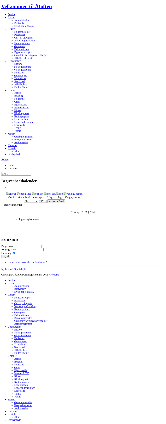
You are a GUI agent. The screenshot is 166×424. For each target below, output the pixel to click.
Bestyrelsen (20, 23)
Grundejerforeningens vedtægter (30, 55)
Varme (17, 130)
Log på (6, 256)
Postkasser (19, 34)
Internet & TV (21, 107)
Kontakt (12, 148)
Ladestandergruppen (24, 122)
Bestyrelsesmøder (23, 139)
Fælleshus (19, 72)
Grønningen (20, 75)
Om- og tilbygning (23, 37)
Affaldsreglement (23, 58)
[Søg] (59, 193)
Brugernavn (7, 246)
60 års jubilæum (22, 69)
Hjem (10, 165)
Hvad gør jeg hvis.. (24, 26)
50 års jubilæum (22, 66)
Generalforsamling (23, 136)
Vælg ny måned (56, 201)
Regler (11, 29)
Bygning (18, 95)
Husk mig (6, 253)
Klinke (17, 110)
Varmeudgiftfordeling (25, 40)
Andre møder (21, 142)
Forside (11, 14)
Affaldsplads (20, 84)
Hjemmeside (20, 104)
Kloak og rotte (21, 113)
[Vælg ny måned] (73, 193)
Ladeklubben (21, 119)
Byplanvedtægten (23, 52)
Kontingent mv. (22, 43)
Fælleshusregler (22, 31)
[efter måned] (24, 193)
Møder (11, 133)
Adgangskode (8, 249)
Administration (22, 20)
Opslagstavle (14, 154)
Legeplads (19, 125)
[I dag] (50, 193)
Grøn (17, 101)
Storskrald (19, 81)
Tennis (17, 128)
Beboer (11, 17)
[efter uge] (37, 193)
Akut (16, 151)
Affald (17, 93)
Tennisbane (20, 78)
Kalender (12, 145)
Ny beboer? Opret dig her (14, 269)
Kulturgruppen (21, 116)
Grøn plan (19, 46)
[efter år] (11, 193)
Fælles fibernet (21, 87)
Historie (18, 63)
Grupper (12, 90)
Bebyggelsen (14, 61)
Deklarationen (21, 49)
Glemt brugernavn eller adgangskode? (27, 262)
